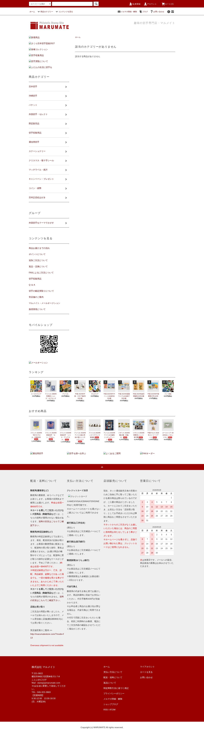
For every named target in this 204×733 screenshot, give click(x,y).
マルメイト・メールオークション (44, 303)
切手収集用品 (35, 278)
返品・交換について (38, 266)
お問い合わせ (158, 12)
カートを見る (146, 672)
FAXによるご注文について (41, 272)
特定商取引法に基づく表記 (116, 688)
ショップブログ (110, 704)
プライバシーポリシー (113, 693)
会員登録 (137, 4)
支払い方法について (112, 672)
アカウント (152, 4)
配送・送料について (112, 677)
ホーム (32, 12)
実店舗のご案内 (36, 297)
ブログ (145, 12)
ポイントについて (37, 254)
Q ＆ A (32, 285)
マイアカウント (147, 666)
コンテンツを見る (66, 12)
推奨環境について (37, 309)
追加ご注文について (38, 260)
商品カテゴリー (46, 12)
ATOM (112, 709)
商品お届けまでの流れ (39, 248)
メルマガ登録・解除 (129, 12)
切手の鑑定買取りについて (41, 291)
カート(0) (169, 4)
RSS (105, 709)
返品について (109, 683)
